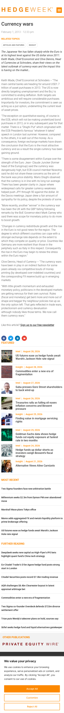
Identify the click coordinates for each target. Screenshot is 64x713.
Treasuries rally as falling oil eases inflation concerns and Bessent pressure (36, 405)
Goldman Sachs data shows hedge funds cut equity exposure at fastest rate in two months (37, 437)
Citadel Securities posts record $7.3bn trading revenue (29, 577)
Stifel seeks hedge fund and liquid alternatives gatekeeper (31, 627)
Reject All (32, 706)
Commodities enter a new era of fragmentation (25, 597)
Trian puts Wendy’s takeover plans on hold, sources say (29, 618)
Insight (32, 45)
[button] (59, 10)
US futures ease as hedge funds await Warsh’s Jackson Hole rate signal (38, 357)
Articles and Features (13, 45)
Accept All (32, 688)
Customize (32, 697)
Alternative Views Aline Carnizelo (35, 465)
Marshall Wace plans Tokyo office (18, 509)
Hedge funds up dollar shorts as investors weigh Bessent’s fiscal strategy (34, 453)
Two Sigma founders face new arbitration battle (26, 488)
